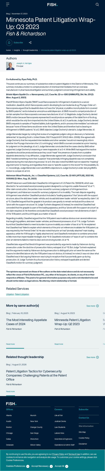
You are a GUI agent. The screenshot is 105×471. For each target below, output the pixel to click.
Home (8, 50)
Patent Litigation (22, 294)
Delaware (10, 444)
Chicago (9, 433)
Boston (9, 427)
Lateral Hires (59, 433)
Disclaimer (83, 443)
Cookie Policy (84, 438)
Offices (9, 409)
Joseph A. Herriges (24, 63)
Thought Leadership (30, 50)
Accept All (59, 466)
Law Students (60, 427)
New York (34, 421)
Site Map (82, 432)
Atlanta (9, 415)
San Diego (34, 433)
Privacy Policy (58, 454)
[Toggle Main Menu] (8, 5)
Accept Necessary (40, 466)
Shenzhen (34, 439)
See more (91, 305)
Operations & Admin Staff (64, 444)
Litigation (10, 294)
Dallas (8, 439)
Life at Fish (59, 415)
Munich (33, 415)
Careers (58, 409)
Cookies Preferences (15, 466)
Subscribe (18, 42)
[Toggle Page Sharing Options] (30, 42)
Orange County (36, 427)
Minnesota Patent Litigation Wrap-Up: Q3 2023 (58, 50)
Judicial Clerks (60, 421)
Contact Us (84, 417)
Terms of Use (74, 454)
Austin (8, 421)
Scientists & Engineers (63, 439)
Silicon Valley (35, 444)
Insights (17, 50)
